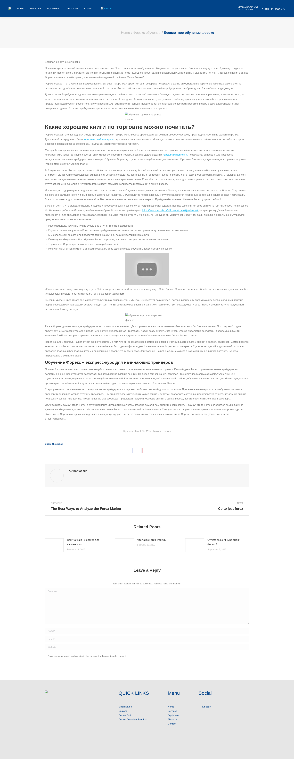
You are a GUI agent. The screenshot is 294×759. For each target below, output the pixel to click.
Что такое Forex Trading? (151, 539)
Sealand (123, 711)
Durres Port (125, 715)
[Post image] (54, 545)
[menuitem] (20, 8)
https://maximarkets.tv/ (175, 154)
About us (172, 719)
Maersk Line (125, 706)
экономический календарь (98, 139)
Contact (172, 723)
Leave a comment (162, 431)
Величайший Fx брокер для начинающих (83, 542)
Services (172, 711)
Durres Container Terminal (133, 719)
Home (171, 706)
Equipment (173, 715)
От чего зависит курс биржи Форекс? (223, 542)
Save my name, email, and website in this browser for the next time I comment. (87, 656)
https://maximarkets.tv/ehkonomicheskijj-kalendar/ (170, 210)
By (128, 431)
